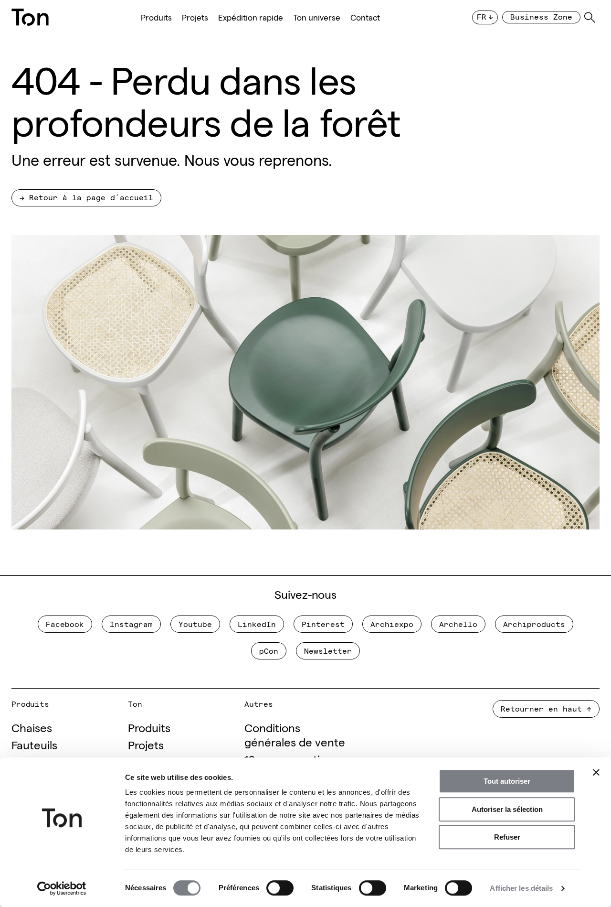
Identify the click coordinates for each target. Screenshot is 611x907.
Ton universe (316, 17)
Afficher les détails (521, 888)
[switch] (280, 888)
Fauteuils (34, 744)
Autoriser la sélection (507, 809)
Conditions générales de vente (294, 734)
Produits (156, 17)
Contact (365, 17)
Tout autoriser (507, 781)
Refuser (507, 837)
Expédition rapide (250, 17)
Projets (195, 17)
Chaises (31, 727)
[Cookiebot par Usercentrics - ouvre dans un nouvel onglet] (62, 888)
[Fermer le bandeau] (596, 772)
